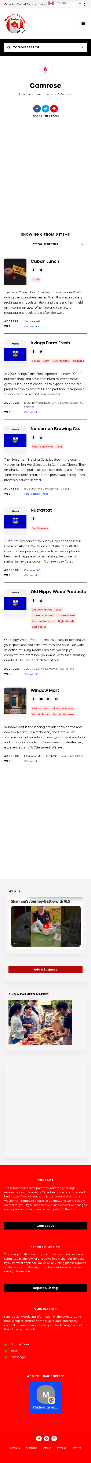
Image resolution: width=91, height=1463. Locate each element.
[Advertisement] (45, 178)
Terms (76, 1447)
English (60, 3)
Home (37, 94)
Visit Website (31, 326)
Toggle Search (25, 47)
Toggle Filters (45, 244)
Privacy (61, 1447)
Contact (31, 1447)
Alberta (51, 94)
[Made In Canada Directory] (14, 23)
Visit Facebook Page (36, 493)
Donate (15, 1447)
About (47, 1447)
